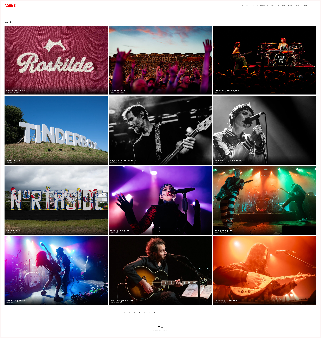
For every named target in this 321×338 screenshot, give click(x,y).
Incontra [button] (263, 5)
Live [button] (247, 5)
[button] (315, 5)
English (297, 5)
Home (242, 5)
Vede (277, 5)
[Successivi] (154, 312)
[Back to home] (10, 5)
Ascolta (255, 5)
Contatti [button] (305, 5)
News (272, 5)
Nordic (290, 5)
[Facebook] (159, 327)
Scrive (284, 5)
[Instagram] (162, 327)
